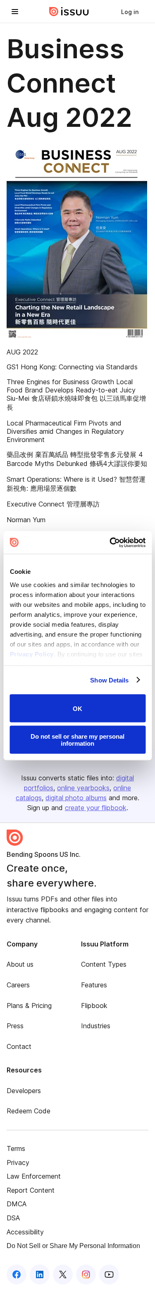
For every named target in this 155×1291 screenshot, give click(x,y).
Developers (24, 1091)
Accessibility (25, 1232)
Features (94, 985)
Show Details (109, 679)
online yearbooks (83, 788)
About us (20, 964)
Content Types (103, 964)
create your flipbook (95, 808)
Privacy (18, 1162)
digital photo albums (76, 798)
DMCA (16, 1204)
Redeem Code (28, 1111)
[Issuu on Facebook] (16, 1274)
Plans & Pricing (29, 1005)
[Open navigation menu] (15, 11)
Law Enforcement (34, 1176)
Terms (16, 1148)
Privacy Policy (31, 653)
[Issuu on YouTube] (109, 1274)
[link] (129, 11)
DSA (13, 1218)
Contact (19, 1046)
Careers (18, 985)
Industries (95, 1026)
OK (77, 708)
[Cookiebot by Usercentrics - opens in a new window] (110, 542)
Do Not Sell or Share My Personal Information (73, 1245)
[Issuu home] (69, 11)
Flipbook (94, 1005)
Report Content (31, 1190)
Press (15, 1026)
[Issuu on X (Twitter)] (63, 1274)
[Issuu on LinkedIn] (40, 1274)
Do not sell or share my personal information (77, 739)
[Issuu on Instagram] (86, 1274)
